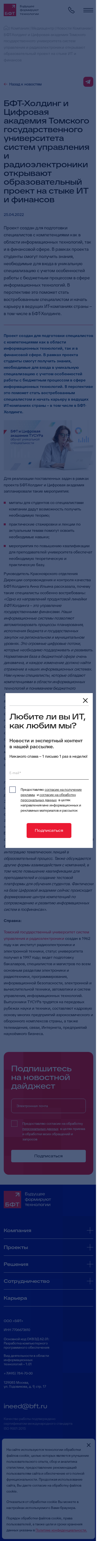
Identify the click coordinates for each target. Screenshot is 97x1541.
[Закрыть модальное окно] (85, 700)
